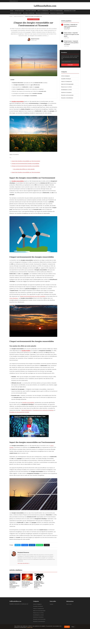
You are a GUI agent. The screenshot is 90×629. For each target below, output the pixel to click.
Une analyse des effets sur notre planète (23, 169)
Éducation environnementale (42, 13)
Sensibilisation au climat (16, 13)
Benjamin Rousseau (23, 552)
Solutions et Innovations (28, 13)
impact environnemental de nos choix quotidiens (33, 296)
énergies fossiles (26, 350)
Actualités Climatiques (30, 10)
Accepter (67, 626)
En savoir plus (29, 627)
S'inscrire (70, 64)
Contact (51, 604)
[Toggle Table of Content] (10, 157)
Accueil (12, 10)
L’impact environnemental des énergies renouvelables (25, 163)
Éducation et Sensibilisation (56, 13)
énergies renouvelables (18, 101)
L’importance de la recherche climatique (42, 410)
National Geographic (26, 410)
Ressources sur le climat (70, 10)
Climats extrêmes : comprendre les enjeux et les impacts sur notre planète (71, 34)
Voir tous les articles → (23, 563)
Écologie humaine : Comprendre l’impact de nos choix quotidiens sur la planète (71, 42)
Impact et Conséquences (42, 10)
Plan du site (68, 604)
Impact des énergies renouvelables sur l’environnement (25, 161)
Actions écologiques (19, 10)
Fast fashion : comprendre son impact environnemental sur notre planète (70, 26)
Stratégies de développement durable (19, 412)
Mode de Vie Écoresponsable (56, 10)
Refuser (73, 626)
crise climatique (13, 298)
